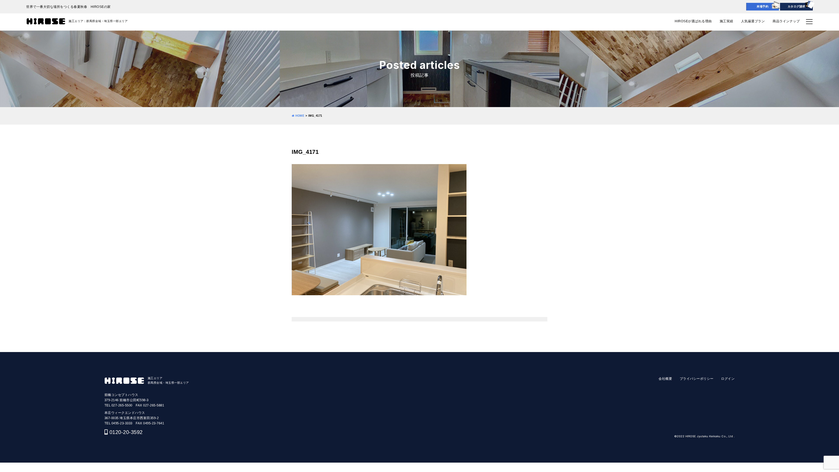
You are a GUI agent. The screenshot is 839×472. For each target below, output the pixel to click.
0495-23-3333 (121, 423)
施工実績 (726, 21)
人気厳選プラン (753, 21)
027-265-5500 (121, 405)
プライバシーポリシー (697, 378)
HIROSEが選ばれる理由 (693, 21)
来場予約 (762, 6)
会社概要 (665, 378)
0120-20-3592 (126, 432)
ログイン (728, 378)
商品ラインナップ (786, 21)
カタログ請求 (796, 6)
